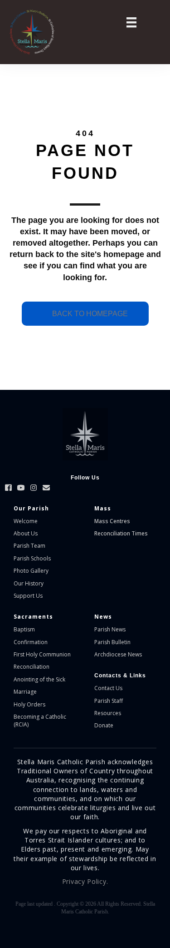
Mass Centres (112, 521)
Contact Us (108, 688)
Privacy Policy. (85, 881)
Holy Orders (29, 704)
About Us (26, 533)
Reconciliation (31, 667)
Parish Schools (32, 558)
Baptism (24, 629)
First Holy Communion (42, 654)
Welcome (26, 521)
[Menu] (131, 22)
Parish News (110, 629)
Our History (29, 583)
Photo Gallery (31, 571)
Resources (107, 713)
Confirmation (31, 642)
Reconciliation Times (121, 533)
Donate (103, 725)
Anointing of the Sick (39, 679)
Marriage (25, 692)
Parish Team (29, 546)
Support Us (28, 596)
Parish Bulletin (112, 642)
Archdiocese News (118, 654)
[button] (8, 487)
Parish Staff (108, 701)
